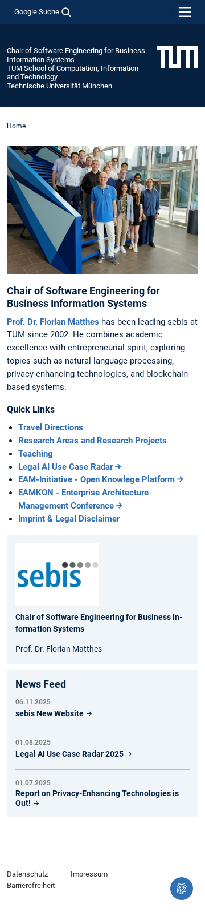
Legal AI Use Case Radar (65, 467)
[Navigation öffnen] (185, 12)
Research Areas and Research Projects (92, 440)
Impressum (89, 874)
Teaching (35, 454)
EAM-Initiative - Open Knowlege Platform (96, 479)
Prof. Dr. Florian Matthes (54, 322)
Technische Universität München (59, 86)
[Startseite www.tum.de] (177, 56)
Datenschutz (27, 874)
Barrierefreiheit (31, 885)
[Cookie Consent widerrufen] (181, 888)
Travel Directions (50, 427)
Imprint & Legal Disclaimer (69, 519)
